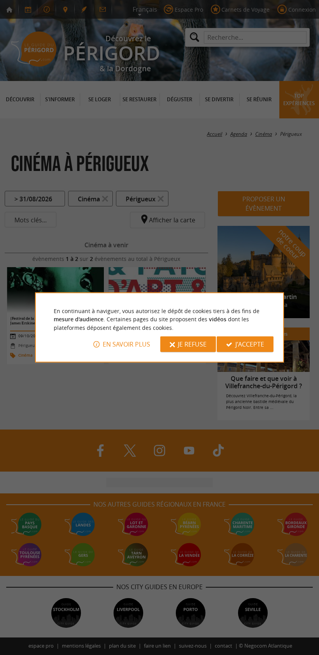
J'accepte (249, 344)
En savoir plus (126, 344)
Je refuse (192, 344)
